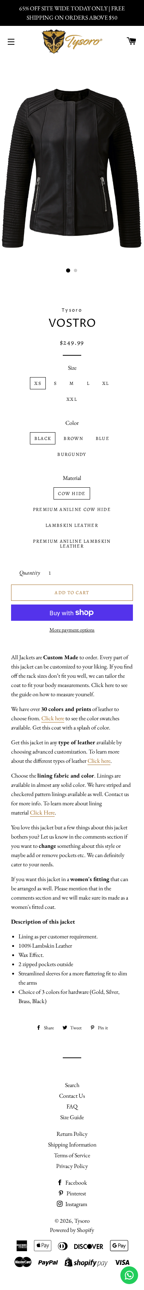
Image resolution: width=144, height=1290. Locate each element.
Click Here (42, 812)
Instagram (75, 1204)
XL (105, 383)
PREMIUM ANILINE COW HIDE (72, 509)
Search (72, 1085)
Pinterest (75, 1193)
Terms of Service (72, 1155)
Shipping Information (72, 1144)
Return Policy (72, 1134)
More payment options (72, 629)
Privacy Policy (72, 1166)
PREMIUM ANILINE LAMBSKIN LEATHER (71, 543)
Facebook (75, 1182)
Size (72, 368)
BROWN (73, 438)
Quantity (29, 572)
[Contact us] (129, 1275)
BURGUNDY (71, 454)
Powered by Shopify (72, 1230)
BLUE (102, 438)
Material (72, 478)
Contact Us (72, 1096)
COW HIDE (71, 493)
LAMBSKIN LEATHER (71, 525)
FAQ (72, 1106)
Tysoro (82, 1221)
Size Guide (72, 1117)
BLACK (42, 438)
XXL (71, 399)
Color (72, 423)
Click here (52, 718)
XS (37, 383)
